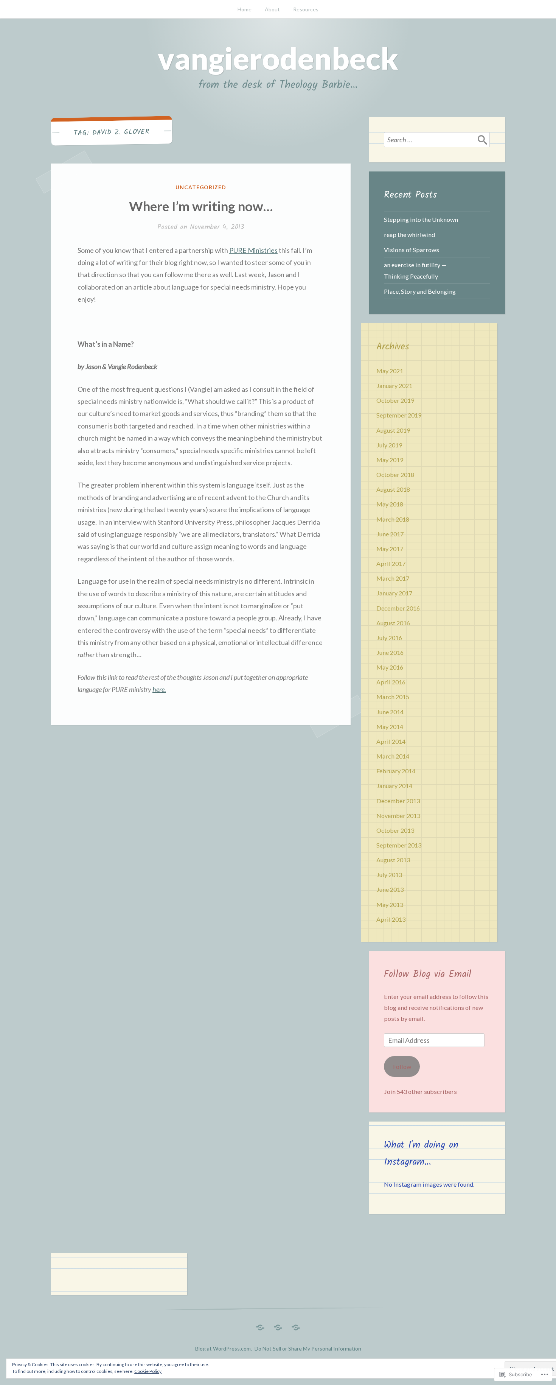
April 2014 (390, 741)
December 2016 (398, 608)
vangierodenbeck (278, 58)
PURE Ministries (253, 250)
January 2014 (394, 785)
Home (245, 9)
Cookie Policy (148, 1371)
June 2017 (390, 533)
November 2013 (398, 815)
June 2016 (390, 652)
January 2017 (394, 593)
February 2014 (395, 770)
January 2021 (394, 385)
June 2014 (390, 711)
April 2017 (390, 563)
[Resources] (295, 1325)
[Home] (260, 1325)
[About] (278, 1325)
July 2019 (389, 445)
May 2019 (389, 459)
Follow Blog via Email (427, 974)
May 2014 (389, 726)
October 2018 (395, 474)
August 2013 (393, 859)
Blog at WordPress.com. (223, 1348)
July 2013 (389, 874)
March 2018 (392, 519)
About (272, 9)
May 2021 (389, 370)
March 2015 (392, 696)
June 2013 (390, 889)
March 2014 (392, 756)
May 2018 (389, 504)
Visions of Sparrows (411, 249)
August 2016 (393, 622)
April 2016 (390, 681)
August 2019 (393, 430)
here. (159, 689)
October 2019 (395, 400)
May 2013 (389, 904)
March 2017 (392, 578)
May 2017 (389, 548)
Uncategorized (201, 187)
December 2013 (398, 800)
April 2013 (390, 919)
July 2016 (389, 637)
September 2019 (398, 415)
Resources (305, 9)
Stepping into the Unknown (421, 219)
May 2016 (389, 667)
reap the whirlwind (409, 234)
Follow (402, 1066)
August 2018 (393, 489)
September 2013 (398, 845)
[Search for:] (437, 139)
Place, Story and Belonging (420, 291)
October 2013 (395, 830)
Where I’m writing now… (201, 206)
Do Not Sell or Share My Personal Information (308, 1348)
